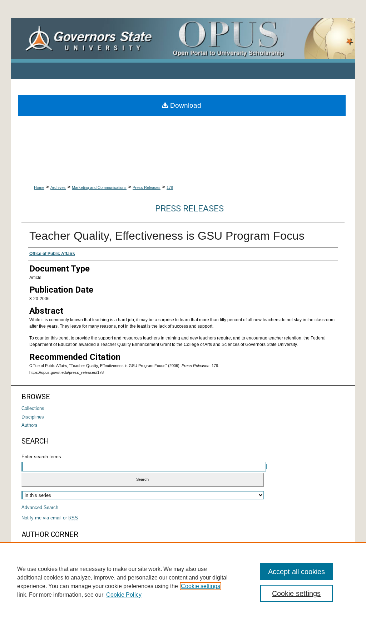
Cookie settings (200, 586)
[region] (183, 581)
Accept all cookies (296, 572)
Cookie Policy (124, 595)
